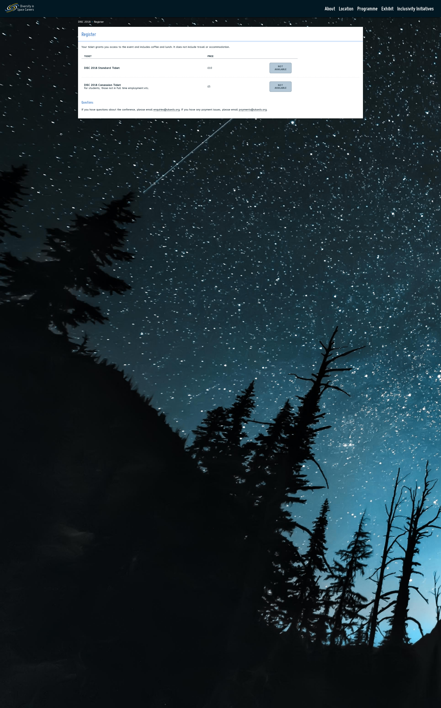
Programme (367, 9)
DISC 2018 (84, 21)
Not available (280, 68)
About (330, 9)
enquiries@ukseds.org (166, 109)
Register (99, 21)
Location (346, 9)
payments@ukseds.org (253, 109)
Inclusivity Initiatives (415, 9)
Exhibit (387, 9)
